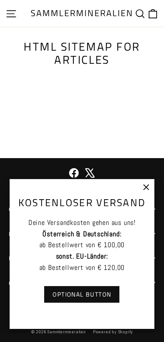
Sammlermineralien (82, 13)
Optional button (81, 294)
